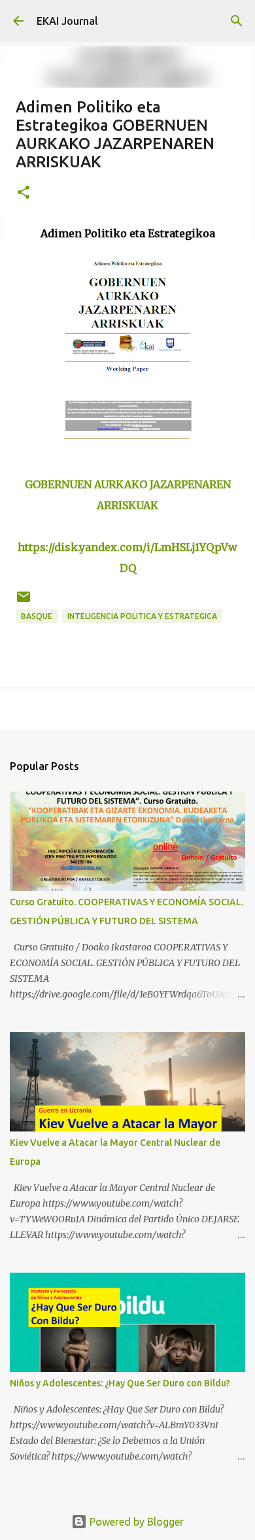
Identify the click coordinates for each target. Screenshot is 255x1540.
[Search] (237, 21)
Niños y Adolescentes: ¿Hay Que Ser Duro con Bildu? (120, 1383)
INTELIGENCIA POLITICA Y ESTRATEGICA (142, 616)
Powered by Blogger (135, 1522)
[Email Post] (23, 601)
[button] (23, 193)
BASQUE (36, 616)
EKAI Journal (67, 21)
